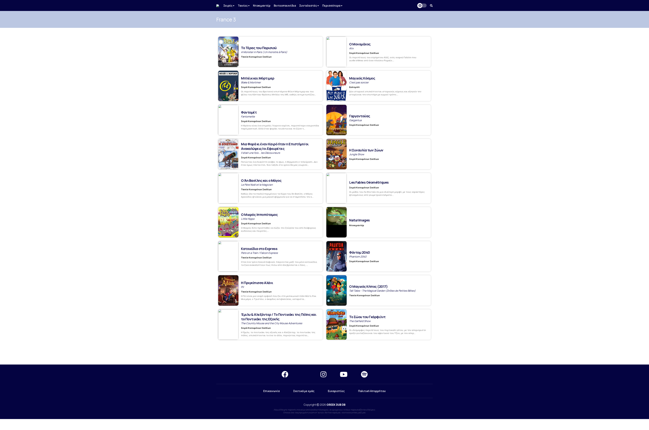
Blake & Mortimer (251, 82)
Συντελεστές (308, 5)
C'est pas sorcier (359, 82)
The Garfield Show (360, 321)
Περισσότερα (331, 5)
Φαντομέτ (249, 112)
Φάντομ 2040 (359, 252)
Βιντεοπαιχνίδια (285, 5)
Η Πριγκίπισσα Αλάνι (257, 282)
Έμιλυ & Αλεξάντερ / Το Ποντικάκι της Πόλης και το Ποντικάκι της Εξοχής (278, 316)
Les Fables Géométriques (369, 182)
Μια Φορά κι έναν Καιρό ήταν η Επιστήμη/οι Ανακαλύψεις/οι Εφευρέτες (275, 146)
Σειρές (228, 5)
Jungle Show (356, 154)
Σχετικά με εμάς (303, 391)
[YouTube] (343, 374)
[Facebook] (285, 374)
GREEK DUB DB (336, 405)
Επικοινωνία (271, 391)
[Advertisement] (324, 352)
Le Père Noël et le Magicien (257, 184)
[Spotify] (364, 374)
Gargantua (355, 120)
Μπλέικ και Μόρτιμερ (257, 78)
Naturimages (359, 220)
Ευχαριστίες (336, 391)
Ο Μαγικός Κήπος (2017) (368, 286)
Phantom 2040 (357, 256)
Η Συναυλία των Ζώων (366, 150)
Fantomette (248, 116)
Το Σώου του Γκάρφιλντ (367, 317)
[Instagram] (323, 374)
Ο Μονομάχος (360, 44)
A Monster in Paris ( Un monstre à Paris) (264, 52)
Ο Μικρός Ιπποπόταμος (259, 214)
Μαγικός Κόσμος (362, 78)
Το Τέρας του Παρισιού (259, 48)
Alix (351, 48)
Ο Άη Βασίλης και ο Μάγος (261, 180)
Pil (242, 287)
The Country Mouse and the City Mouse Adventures (271, 323)
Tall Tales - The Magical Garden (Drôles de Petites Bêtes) (382, 290)
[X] (304, 374)
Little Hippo (248, 219)
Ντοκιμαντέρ (261, 5)
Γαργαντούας (359, 116)
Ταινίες (243, 5)
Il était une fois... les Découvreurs (260, 153)
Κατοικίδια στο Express (259, 248)
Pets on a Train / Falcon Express (259, 253)
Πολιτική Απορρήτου (372, 391)
